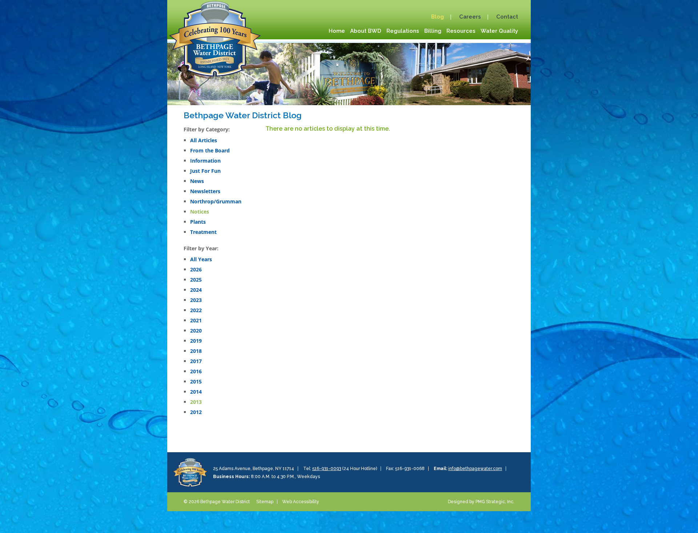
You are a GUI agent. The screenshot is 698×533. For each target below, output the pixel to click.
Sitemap (264, 501)
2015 (196, 381)
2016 (196, 371)
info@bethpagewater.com (475, 468)
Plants (198, 221)
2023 (196, 300)
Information (205, 160)
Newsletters (205, 191)
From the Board (210, 150)
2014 (196, 391)
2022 (196, 310)
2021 (196, 320)
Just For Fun (205, 170)
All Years (201, 259)
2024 (196, 289)
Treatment (203, 231)
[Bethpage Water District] (215, 37)
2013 (196, 401)
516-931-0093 (326, 468)
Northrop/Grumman (215, 201)
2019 (196, 340)
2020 (196, 330)
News (197, 181)
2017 (196, 361)
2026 (196, 269)
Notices (199, 211)
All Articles (203, 140)
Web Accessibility (300, 501)
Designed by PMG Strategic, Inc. (481, 501)
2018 (196, 350)
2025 (196, 279)
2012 (196, 412)
